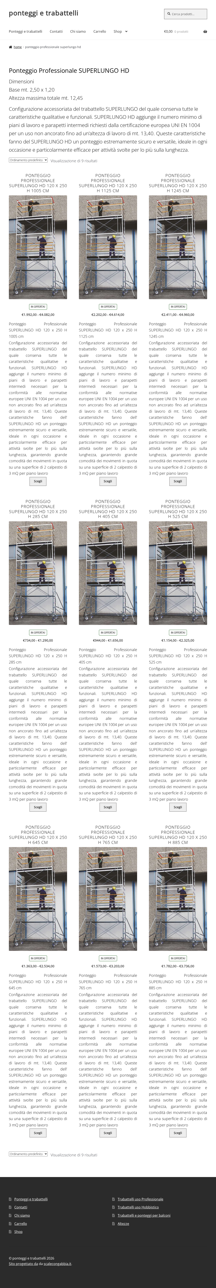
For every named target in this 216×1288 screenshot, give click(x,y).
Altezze (123, 1223)
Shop (118, 31)
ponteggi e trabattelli (43, 12)
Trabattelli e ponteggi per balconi (144, 1215)
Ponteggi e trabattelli (25, 31)
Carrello (99, 31)
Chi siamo (78, 31)
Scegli (38, 481)
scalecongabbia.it (57, 1263)
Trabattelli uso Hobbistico (138, 1207)
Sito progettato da (23, 1263)
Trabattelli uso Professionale (140, 1199)
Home (18, 47)
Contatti (56, 31)
